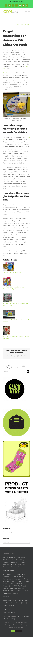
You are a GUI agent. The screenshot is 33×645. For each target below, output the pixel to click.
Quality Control (8, 584)
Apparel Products (9, 564)
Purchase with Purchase (12, 588)
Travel (5, 605)
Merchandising (9, 619)
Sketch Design (8, 574)
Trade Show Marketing (11, 593)
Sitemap (24, 625)
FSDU (24, 588)
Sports (18, 603)
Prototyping (18, 579)
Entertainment (24, 600)
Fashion (7, 603)
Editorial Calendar (9, 613)
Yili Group (6, 73)
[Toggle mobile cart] (26, 12)
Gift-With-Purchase (17, 586)
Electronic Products (10, 560)
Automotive (7, 600)
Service (12, 605)
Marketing (26, 616)
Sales (19, 616)
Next (27, 25)
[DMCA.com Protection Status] (16, 631)
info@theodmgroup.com (16, 1)
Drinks (15, 600)
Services (6, 570)
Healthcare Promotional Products (15, 557)
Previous (20, 25)
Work (13, 570)
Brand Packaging (9, 591)
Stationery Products (18, 562)
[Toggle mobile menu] (29, 12)
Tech (24, 603)
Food (13, 603)
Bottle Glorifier (22, 591)
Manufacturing (22, 581)
